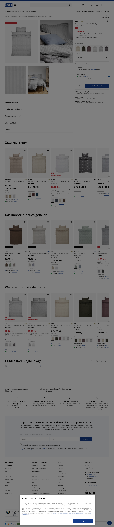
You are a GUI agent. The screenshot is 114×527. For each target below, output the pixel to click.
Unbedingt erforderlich (59, 521)
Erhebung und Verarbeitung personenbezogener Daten (68, 513)
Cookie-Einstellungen (34, 521)
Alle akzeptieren (83, 521)
